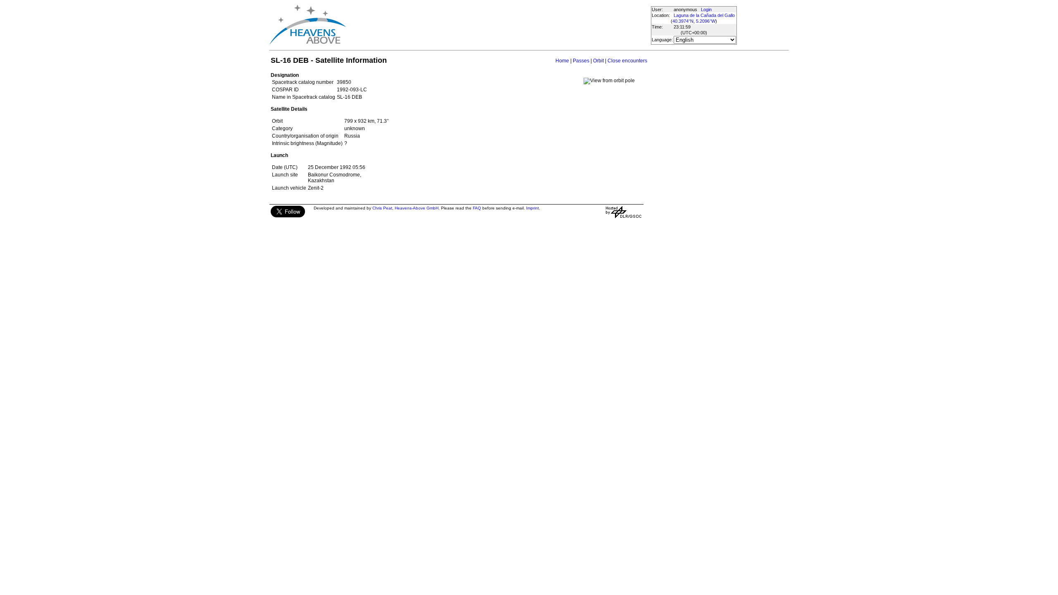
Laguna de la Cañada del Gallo (704, 15)
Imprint (532, 208)
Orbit (598, 61)
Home (562, 61)
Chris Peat (382, 208)
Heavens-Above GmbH (416, 208)
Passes (581, 61)
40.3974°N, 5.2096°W (693, 21)
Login (706, 9)
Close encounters (627, 61)
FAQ (477, 208)
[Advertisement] (498, 24)
